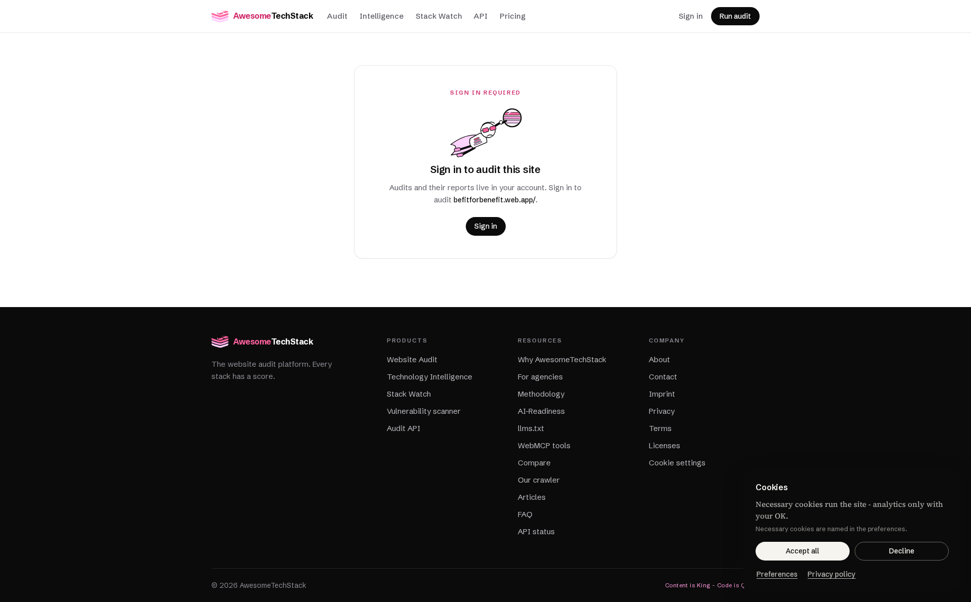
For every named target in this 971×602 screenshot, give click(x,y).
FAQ (525, 514)
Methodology (541, 394)
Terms (660, 428)
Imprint (662, 394)
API (481, 16)
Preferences (777, 574)
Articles (532, 497)
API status (536, 531)
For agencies (540, 376)
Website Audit (412, 359)
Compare (534, 462)
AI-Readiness (541, 411)
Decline (901, 550)
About (659, 359)
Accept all (802, 550)
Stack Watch (439, 16)
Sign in (691, 16)
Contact (663, 376)
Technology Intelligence (429, 376)
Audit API (403, 428)
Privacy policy (832, 574)
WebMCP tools (544, 445)
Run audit (735, 16)
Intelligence (382, 16)
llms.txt (531, 428)
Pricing (512, 16)
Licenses (664, 445)
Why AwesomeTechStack (562, 359)
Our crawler (539, 480)
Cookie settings (677, 462)
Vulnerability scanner (424, 411)
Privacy (662, 411)
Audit (337, 16)
